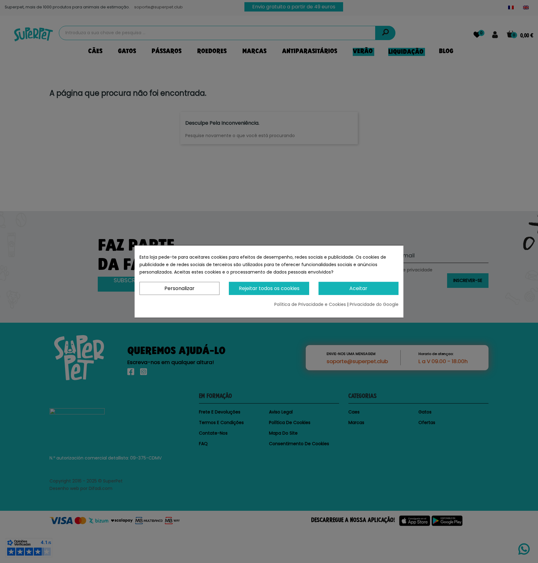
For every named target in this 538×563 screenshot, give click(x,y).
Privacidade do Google (374, 304)
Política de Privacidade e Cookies (310, 304)
